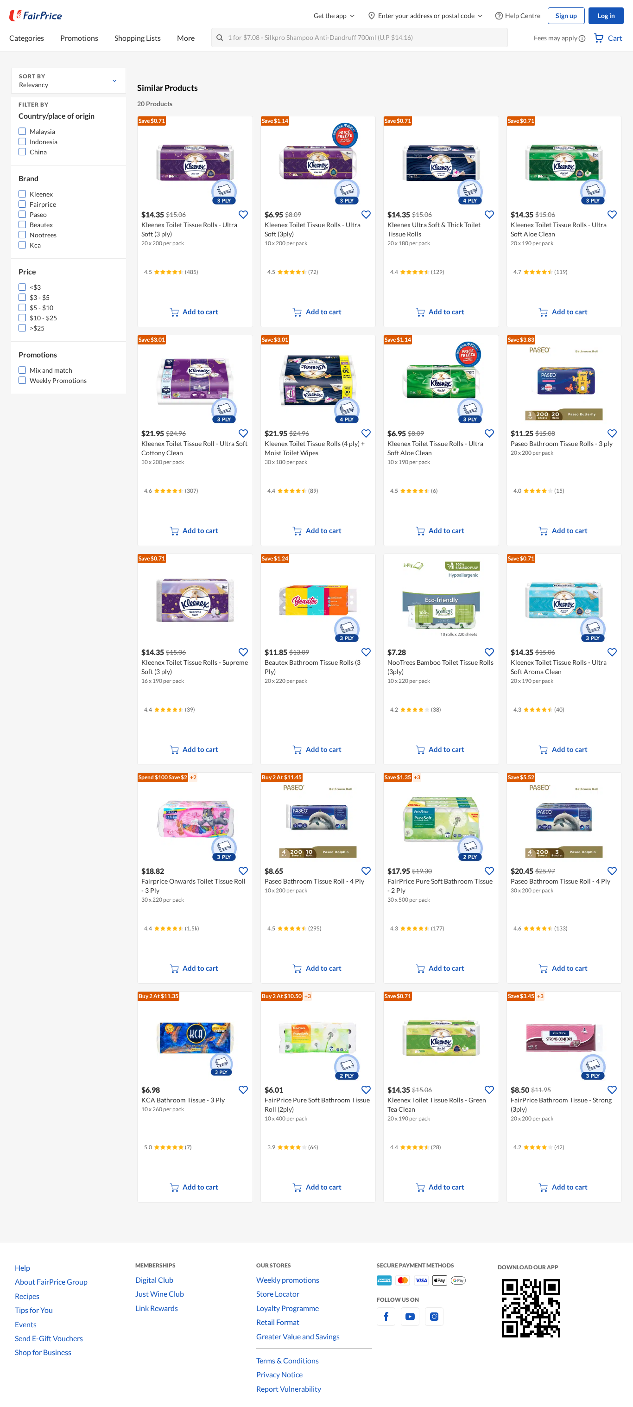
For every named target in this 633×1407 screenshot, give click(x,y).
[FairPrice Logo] (35, 15)
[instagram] (434, 1322)
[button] (582, 39)
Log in (606, 15)
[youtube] (410, 1322)
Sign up (566, 15)
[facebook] (386, 1322)
